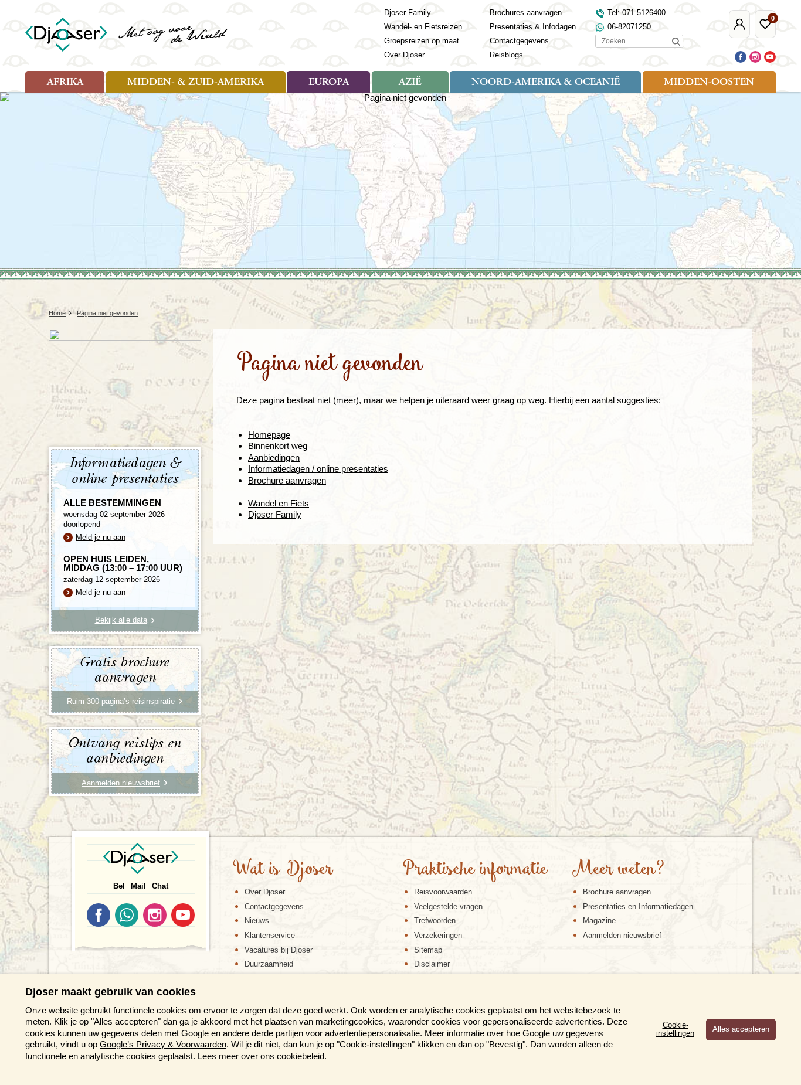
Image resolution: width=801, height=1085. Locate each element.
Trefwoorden (435, 920)
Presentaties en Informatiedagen (638, 906)
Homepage (269, 435)
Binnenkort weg (277, 446)
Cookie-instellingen (675, 1029)
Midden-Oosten (709, 82)
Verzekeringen (438, 935)
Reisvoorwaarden (443, 891)
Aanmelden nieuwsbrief (622, 935)
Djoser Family (407, 12)
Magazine (599, 920)
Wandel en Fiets (278, 503)
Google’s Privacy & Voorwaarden (163, 1044)
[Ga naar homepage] (127, 35)
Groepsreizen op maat (421, 40)
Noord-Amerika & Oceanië (545, 82)
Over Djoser (404, 54)
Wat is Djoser (283, 870)
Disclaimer (432, 964)
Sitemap (428, 949)
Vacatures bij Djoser (279, 949)
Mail (138, 886)
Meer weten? (618, 870)
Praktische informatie (475, 870)
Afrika (65, 82)
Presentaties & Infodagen (533, 26)
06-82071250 (629, 26)
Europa (328, 82)
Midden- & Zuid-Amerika (195, 82)
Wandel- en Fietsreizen (423, 26)
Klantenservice (270, 935)
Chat (160, 886)
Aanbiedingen (274, 457)
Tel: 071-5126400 (636, 12)
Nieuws (257, 920)
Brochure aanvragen (287, 480)
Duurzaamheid (269, 964)
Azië (410, 82)
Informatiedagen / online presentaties (318, 469)
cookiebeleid (300, 1056)
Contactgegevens (519, 40)
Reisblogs (506, 54)
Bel (119, 886)
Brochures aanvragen (526, 12)
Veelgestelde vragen (448, 906)
